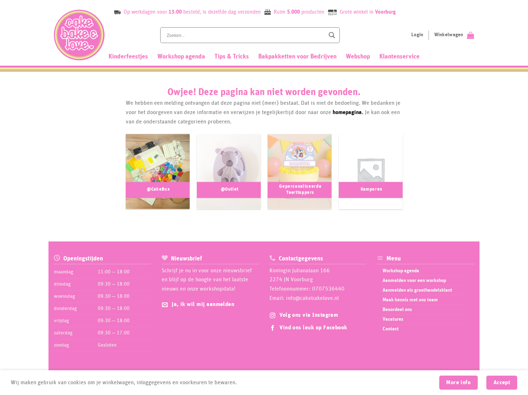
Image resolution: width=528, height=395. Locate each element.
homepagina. (348, 112)
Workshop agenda (181, 56)
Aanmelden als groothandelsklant (417, 290)
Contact (391, 328)
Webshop (358, 56)
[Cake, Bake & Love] (79, 35)
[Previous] (118, 175)
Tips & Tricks (231, 56)
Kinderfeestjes (128, 56)
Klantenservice (399, 56)
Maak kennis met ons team (410, 299)
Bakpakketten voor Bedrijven (297, 56)
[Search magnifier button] (331, 35)
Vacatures (393, 319)
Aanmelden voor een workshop (414, 280)
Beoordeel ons (397, 309)
